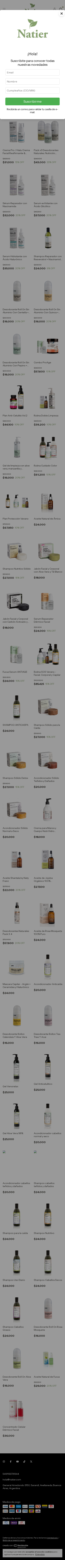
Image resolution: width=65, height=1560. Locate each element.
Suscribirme (33, 101)
